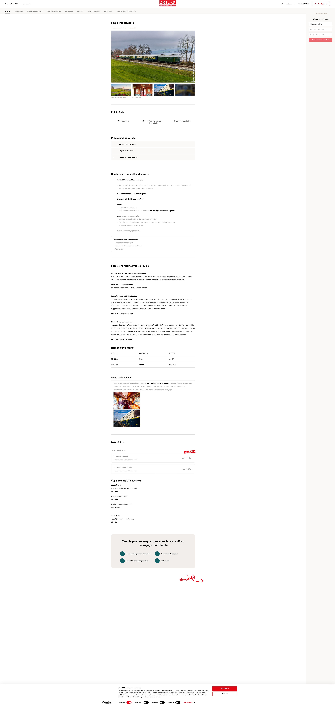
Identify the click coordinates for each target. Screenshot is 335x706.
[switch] (146, 702)
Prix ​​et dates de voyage (320, 13)
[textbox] (320, 23)
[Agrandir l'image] (164, 90)
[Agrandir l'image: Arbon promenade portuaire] (121, 90)
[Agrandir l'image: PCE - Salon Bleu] (142, 90)
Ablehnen (225, 693)
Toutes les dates (132, 28)
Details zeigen (188, 702)
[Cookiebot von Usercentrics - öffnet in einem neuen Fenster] (107, 702)
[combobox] (320, 24)
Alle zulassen (225, 688)
